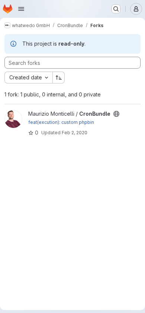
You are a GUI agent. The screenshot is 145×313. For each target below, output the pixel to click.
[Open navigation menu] (21, 9)
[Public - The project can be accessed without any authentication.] (116, 114)
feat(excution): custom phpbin (61, 122)
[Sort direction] (59, 77)
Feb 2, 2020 (74, 132)
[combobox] (28, 77)
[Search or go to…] (116, 8)
